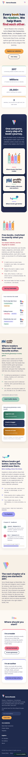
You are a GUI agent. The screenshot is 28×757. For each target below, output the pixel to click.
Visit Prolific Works (10, 399)
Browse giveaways (11, 652)
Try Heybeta (8, 514)
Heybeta (4, 730)
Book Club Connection (7, 726)
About (3, 743)
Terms (11, 753)
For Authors (5, 741)
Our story (14, 57)
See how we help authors (13, 678)
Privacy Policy (5, 753)
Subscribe (7, 717)
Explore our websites (14, 51)
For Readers (5, 738)
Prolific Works (5, 728)
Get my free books (10, 288)
